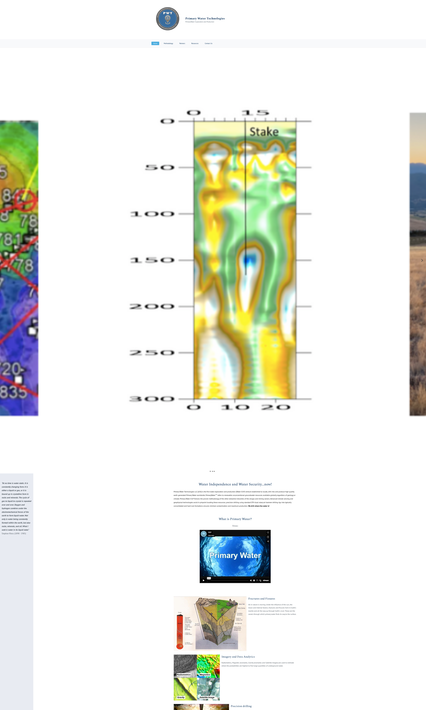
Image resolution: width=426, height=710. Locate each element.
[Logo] (167, 20)
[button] (4, 260)
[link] (210, 598)
